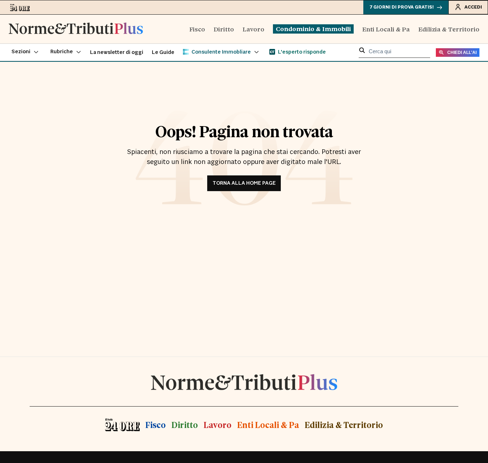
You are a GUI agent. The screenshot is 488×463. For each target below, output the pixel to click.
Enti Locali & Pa (386, 28)
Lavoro (253, 28)
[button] (25, 52)
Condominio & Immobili (313, 28)
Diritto (224, 28)
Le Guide (163, 52)
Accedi (473, 7)
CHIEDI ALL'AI (462, 52)
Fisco (197, 28)
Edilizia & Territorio (448, 28)
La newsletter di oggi (116, 52)
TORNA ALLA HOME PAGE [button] (244, 183)
